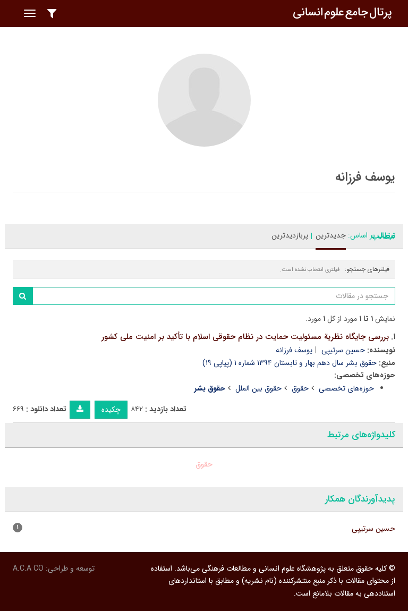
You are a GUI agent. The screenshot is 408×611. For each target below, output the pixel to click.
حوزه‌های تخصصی (346, 388)
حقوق (300, 388)
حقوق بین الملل (258, 388)
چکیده (111, 409)
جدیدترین (331, 235)
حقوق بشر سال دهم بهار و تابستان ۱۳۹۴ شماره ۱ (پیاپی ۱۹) (289, 363)
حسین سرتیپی (343, 350)
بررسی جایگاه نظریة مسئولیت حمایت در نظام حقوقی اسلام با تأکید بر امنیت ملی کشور (245, 336)
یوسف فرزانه (294, 350)
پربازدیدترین (289, 235)
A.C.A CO (28, 568)
